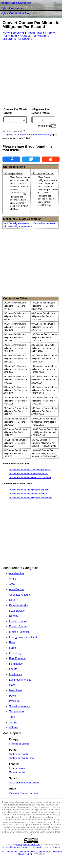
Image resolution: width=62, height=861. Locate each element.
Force (12, 647)
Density (13, 616)
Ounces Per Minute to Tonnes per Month (28, 473)
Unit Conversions (8, 851)
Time (12, 717)
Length (13, 669)
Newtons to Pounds (18, 754)
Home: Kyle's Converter (16, 2)
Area (12, 584)
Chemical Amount (19, 594)
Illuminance (16, 663)
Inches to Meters (17, 768)
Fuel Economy (17, 658)
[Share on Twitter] (31, 159)
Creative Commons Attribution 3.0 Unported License (26, 847)
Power (13, 695)
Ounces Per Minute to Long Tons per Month (30, 469)
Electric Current (18, 626)
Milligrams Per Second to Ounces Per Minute (25, 134)
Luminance (15, 674)
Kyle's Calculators (12, 8)
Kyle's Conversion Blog (16, 13)
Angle (12, 578)
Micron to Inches (17, 772)
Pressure (14, 701)
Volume (13, 727)
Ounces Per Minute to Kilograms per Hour (29, 489)
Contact (28, 854)
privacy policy (33, 824)
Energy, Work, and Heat (23, 637)
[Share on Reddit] (51, 159)
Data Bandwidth (18, 605)
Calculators (24, 851)
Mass (12, 685)
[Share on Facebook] (11, 159)
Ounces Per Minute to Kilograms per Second (30, 497)
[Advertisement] (31, 74)
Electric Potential (19, 632)
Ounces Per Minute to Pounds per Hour (28, 493)
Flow (12, 642)
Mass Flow (15, 690)
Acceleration (16, 573)
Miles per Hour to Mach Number (24, 782)
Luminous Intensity (20, 679)
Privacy (56, 847)
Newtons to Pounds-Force (21, 758)
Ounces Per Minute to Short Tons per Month (30, 477)
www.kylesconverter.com (28, 844)
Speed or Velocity (19, 706)
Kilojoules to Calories (19, 744)
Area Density (16, 589)
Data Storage (17, 610)
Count (12, 600)
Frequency (15, 653)
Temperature (16, 711)
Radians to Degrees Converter (23, 793)
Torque (13, 722)
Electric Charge (18, 621)
